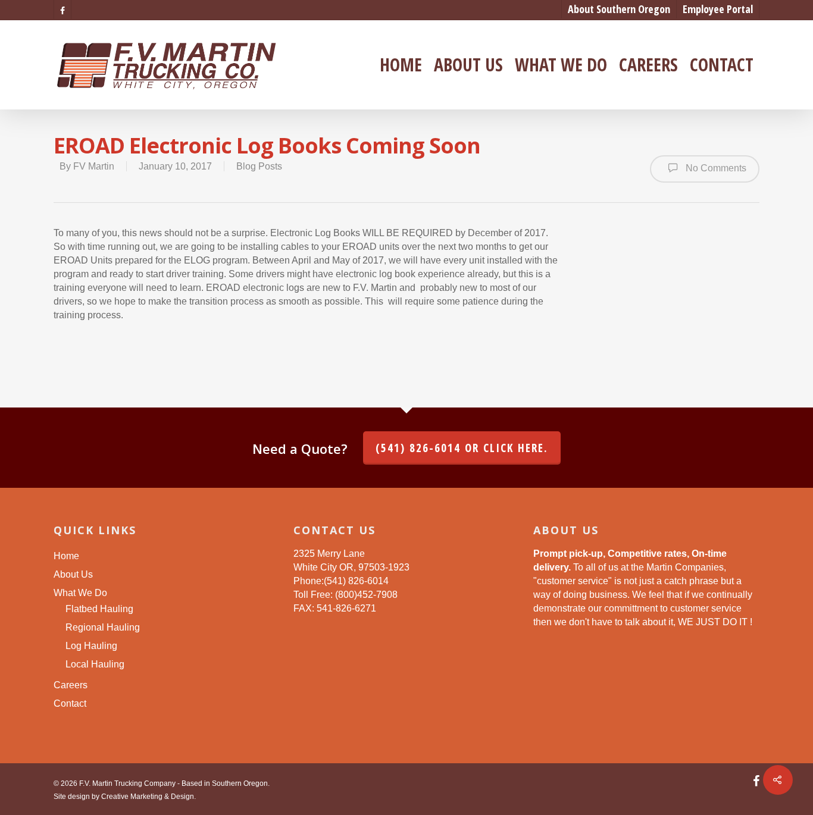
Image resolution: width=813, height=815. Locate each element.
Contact (721, 64)
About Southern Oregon (619, 9)
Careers (648, 64)
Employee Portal (718, 9)
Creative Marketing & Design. (148, 796)
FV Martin (93, 166)
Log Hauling (91, 646)
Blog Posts (259, 166)
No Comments (714, 169)
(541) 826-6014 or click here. (462, 448)
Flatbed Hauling (99, 609)
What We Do (561, 64)
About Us (468, 64)
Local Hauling (94, 664)
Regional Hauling (102, 627)
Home (401, 64)
